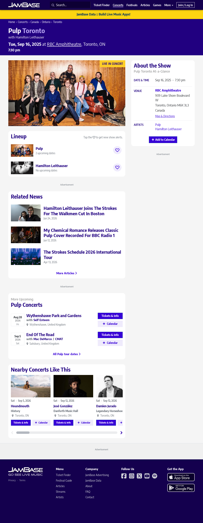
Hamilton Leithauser (168, 129)
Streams (60, 491)
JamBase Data (93, 480)
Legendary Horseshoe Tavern (113, 411)
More (167, 5)
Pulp (158, 125)
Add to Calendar (165, 139)
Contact (89, 497)
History (15, 411)
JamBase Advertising (97, 475)
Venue (138, 91)
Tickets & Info (20, 422)
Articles (60, 486)
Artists (139, 125)
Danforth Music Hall (66, 411)
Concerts (23, 22)
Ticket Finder (63, 475)
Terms (22, 480)
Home (11, 22)
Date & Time (141, 80)
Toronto (57, 22)
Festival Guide (64, 480)
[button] (121, 433)
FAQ (87, 491)
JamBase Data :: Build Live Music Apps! (103, 14)
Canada (35, 22)
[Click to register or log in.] (117, 150)
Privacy (12, 480)
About (88, 486)
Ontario (46, 22)
